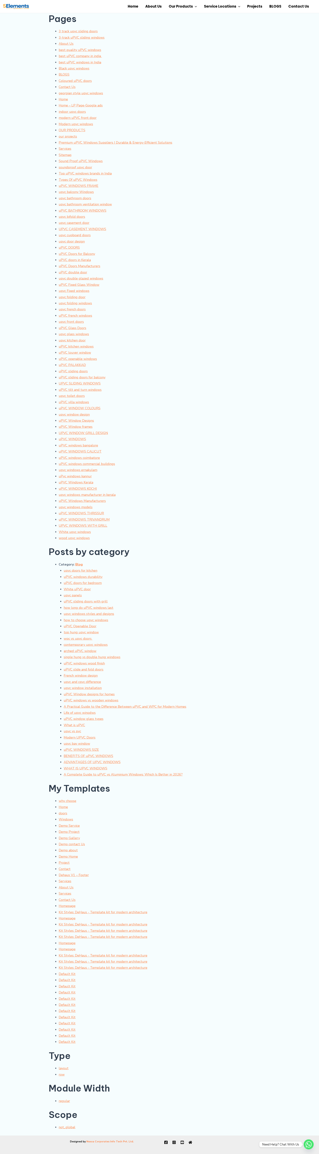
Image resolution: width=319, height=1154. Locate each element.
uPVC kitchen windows (76, 346)
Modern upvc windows (76, 124)
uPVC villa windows (74, 402)
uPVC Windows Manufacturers (82, 501)
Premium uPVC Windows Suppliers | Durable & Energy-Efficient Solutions (115, 142)
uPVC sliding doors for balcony (82, 377)
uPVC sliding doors (73, 371)
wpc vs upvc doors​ (78, 638)
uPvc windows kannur (75, 476)
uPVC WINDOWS (72, 439)
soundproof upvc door (75, 167)
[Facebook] (166, 1142)
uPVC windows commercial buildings (87, 464)
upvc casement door (74, 223)
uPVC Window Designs (76, 420)
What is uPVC (74, 725)
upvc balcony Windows (76, 192)
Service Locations (220, 6)
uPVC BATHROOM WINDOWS (82, 210)
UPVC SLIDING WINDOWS (80, 383)
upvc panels (73, 595)
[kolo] (190, 1142)
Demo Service (69, 825)
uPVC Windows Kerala (76, 482)
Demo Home (68, 856)
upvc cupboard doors (75, 235)
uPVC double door (73, 272)
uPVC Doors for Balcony (77, 254)
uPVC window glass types (83, 719)
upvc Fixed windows (74, 291)
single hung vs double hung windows (92, 657)
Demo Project (69, 832)
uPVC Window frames (75, 426)
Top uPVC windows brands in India (85, 173)
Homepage (67, 906)
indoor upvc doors (72, 111)
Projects (254, 6)
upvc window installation (83, 688)
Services (65, 148)
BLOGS (275, 6)
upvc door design (72, 241)
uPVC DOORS (69, 247)
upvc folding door (72, 297)
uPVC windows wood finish (84, 663)
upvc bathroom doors (75, 198)
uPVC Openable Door (80, 626)
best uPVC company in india (80, 56)
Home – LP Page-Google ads (81, 105)
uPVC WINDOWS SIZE (81, 749)
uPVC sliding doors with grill (86, 601)
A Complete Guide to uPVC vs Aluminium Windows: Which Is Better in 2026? (123, 774)
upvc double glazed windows (81, 278)
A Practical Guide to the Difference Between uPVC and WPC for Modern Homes (125, 706)
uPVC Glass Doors (72, 328)
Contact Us (298, 6)
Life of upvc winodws (80, 712)
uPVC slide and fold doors (83, 669)
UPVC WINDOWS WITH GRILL (83, 525)
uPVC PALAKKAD (72, 365)
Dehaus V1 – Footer (74, 875)
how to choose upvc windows (86, 620)
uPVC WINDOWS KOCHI (78, 488)
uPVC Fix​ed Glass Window (79, 284)
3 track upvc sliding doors (78, 31)
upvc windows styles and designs (89, 614)
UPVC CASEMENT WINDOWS (82, 229)
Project (64, 862)
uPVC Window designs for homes (89, 694)
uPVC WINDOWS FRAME (78, 186)
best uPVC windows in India (80, 62)
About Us (153, 6)
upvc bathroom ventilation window (85, 204)
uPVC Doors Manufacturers (79, 266)
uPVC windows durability (83, 577)
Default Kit (67, 974)
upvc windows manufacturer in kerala (87, 495)
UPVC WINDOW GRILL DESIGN (83, 433)
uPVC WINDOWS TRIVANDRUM (84, 519)
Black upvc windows (74, 68)
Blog (79, 564)
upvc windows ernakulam (78, 470)
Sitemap (65, 155)
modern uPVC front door (78, 118)
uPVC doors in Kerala (75, 260)
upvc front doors (71, 321)
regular (64, 1101)
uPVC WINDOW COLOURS (79, 408)
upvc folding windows (75, 303)
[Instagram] (174, 1142)
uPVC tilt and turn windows (80, 390)
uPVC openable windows (78, 359)
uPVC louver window (75, 352)
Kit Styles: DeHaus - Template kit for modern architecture (103, 912)
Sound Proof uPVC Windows (81, 161)
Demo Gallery (69, 838)
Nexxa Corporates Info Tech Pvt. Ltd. (110, 1141)
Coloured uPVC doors (75, 81)
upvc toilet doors (72, 396)
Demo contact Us (72, 844)
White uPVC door (77, 589)
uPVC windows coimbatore (79, 458)
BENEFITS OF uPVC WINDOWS (88, 756)
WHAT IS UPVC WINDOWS (85, 768)
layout (63, 1068)
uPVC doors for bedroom (83, 583)
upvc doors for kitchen (80, 570)
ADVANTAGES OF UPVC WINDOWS (92, 762)
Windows (66, 819)
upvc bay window (77, 743)
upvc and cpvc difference (82, 682)
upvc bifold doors (72, 216)
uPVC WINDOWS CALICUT (80, 451)
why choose (67, 801)
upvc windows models (75, 507)
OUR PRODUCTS (72, 130)
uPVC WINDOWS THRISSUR (81, 513)
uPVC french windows (75, 315)
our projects (68, 136)
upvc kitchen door (72, 340)
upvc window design (74, 414)
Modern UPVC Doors (79, 737)
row (62, 1074)
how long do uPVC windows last (88, 607)
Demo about (68, 850)
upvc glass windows (74, 334)
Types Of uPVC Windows (78, 179)
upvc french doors (72, 309)
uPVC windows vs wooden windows (91, 700)
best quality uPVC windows (80, 50)
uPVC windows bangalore (78, 445)
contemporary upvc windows (86, 644)
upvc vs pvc (72, 731)
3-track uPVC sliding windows (81, 37)
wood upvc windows (74, 538)
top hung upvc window (81, 632)
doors (63, 813)
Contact (65, 869)
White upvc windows (75, 532)
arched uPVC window (80, 651)
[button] (195, 6)
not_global (67, 1127)
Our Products (181, 6)
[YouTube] (182, 1142)
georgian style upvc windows (81, 93)
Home (133, 6)
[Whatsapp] (309, 1144)
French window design (81, 675)
